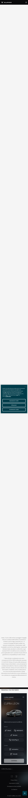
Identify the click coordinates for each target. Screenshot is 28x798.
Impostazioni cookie (14, 400)
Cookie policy (8, 396)
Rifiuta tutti (13, 405)
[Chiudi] (25, 386)
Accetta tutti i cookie (14, 409)
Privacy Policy (14, 780)
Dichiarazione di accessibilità (14, 786)
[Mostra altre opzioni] (24, 793)
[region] (14, 399)
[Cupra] (7, 2)
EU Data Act (14, 789)
